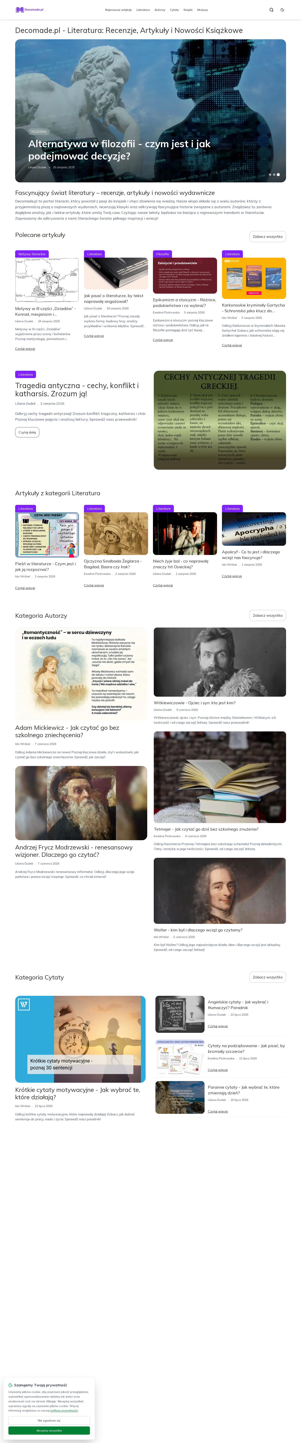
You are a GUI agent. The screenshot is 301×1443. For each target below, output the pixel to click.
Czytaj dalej (27, 432)
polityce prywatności (64, 1410)
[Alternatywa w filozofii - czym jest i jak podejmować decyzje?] (150, 110)
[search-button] (271, 10)
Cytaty (174, 10)
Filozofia (39, 132)
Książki (188, 10)
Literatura (143, 10)
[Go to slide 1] (270, 174)
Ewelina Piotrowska (166, 312)
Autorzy (160, 10)
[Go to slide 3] (278, 174)
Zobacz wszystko (268, 236)
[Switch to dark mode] (282, 9)
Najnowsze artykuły (118, 10)
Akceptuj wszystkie (49, 1430)
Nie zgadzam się (49, 1420)
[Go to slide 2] (274, 174)
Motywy (202, 10)
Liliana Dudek (37, 167)
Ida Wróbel (229, 318)
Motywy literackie (31, 254)
